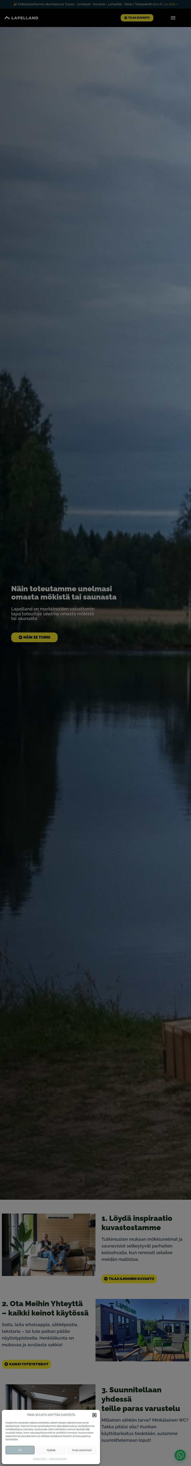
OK (20, 1450)
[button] (94, 1415)
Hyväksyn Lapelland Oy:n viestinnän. (75, 173)
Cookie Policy (40, 1458)
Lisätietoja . (68, 179)
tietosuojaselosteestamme (74, 179)
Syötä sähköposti (60, 150)
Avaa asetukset (82, 1450)
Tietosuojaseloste (58, 1458)
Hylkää (51, 1450)
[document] (95, 733)
